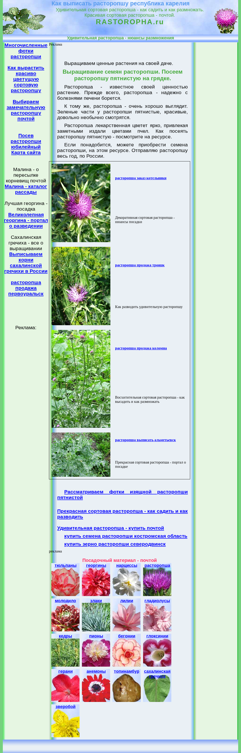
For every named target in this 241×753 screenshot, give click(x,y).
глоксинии (157, 636)
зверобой (66, 706)
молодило (65, 600)
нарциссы (126, 565)
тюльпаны (65, 565)
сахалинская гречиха (157, 674)
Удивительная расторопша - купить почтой (110, 528)
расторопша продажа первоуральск (26, 288)
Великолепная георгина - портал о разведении (26, 220)
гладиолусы (157, 600)
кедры (65, 636)
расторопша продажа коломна (141, 348)
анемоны (96, 671)
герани (65, 671)
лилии (126, 600)
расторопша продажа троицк (140, 265)
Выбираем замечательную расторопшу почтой (26, 110)
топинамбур (126, 671)
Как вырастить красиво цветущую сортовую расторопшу (26, 79)
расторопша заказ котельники (140, 178)
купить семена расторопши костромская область (125, 536)
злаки (96, 600)
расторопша (157, 565)
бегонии (126, 636)
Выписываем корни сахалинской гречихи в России (26, 262)
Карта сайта (26, 152)
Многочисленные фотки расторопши (26, 50)
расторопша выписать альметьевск (145, 440)
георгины (96, 565)
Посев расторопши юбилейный (26, 141)
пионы (96, 636)
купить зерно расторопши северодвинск (115, 544)
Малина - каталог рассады (26, 189)
